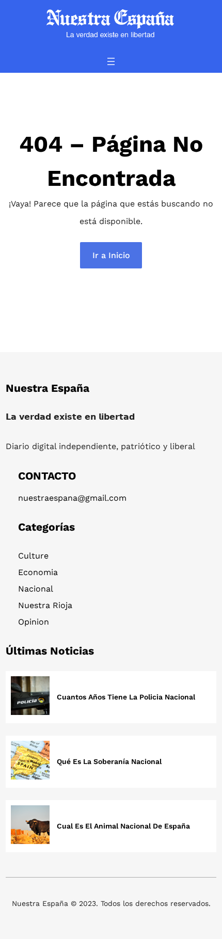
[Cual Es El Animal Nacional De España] (30, 826)
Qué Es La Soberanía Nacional (109, 761)
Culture (33, 556)
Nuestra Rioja (45, 605)
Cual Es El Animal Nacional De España (123, 826)
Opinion (33, 622)
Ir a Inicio (111, 255)
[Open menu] (111, 61)
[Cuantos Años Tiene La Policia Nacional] (30, 697)
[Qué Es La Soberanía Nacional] (30, 762)
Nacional (35, 589)
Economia (38, 572)
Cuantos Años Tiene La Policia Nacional (126, 697)
